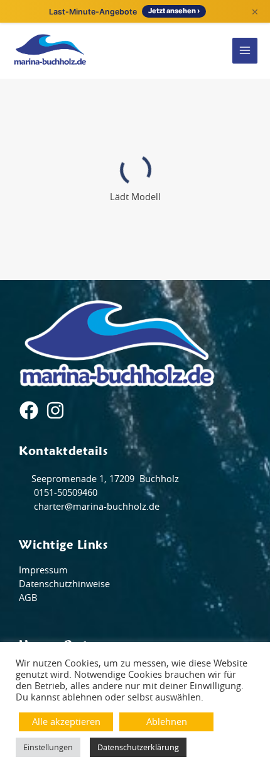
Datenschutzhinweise (64, 584)
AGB (28, 598)
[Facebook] (29, 410)
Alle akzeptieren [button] (66, 722)
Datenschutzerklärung (138, 747)
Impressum (43, 570)
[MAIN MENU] (245, 51)
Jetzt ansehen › (174, 10)
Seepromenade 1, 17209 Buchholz (105, 479)
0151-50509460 (64, 492)
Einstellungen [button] (48, 747)
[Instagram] (55, 410)
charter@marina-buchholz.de (95, 506)
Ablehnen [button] (166, 722)
